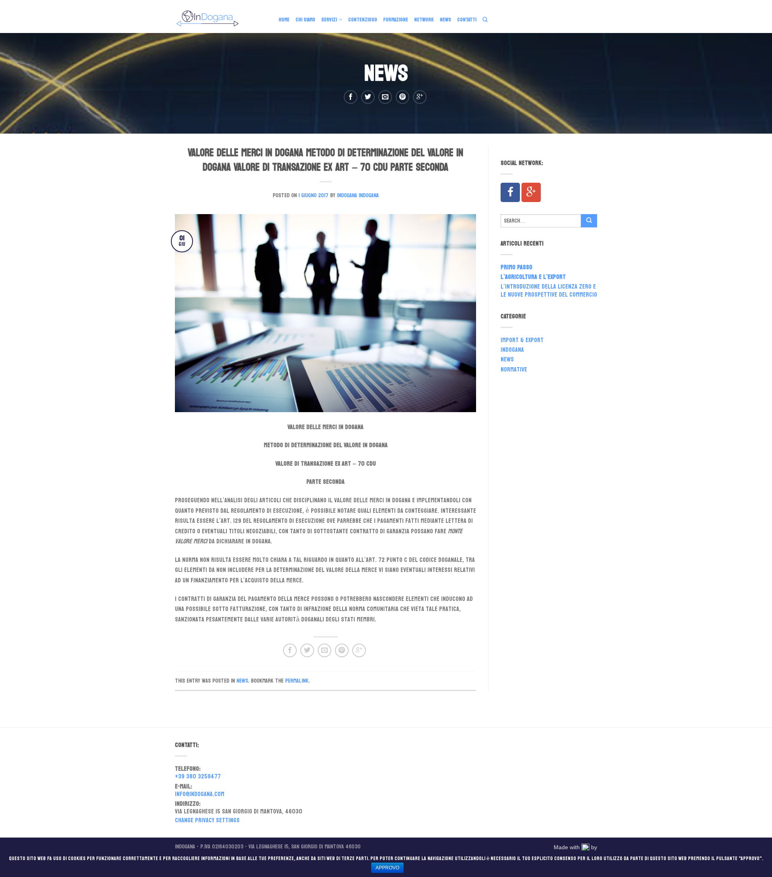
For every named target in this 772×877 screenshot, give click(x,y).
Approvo (387, 868)
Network (424, 20)
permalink (296, 680)
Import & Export (522, 341)
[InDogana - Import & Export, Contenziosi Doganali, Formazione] (221, 16)
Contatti (466, 20)
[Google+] (531, 192)
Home (284, 20)
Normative (514, 370)
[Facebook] (510, 192)
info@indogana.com (199, 795)
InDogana (512, 350)
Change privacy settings (207, 820)
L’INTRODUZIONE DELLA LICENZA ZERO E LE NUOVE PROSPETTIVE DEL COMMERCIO (549, 291)
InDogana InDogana (358, 195)
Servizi (329, 20)
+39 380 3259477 (198, 777)
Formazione (395, 20)
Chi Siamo (305, 20)
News (445, 20)
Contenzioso (362, 20)
